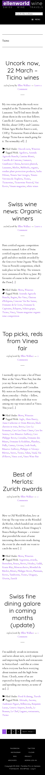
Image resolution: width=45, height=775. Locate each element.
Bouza (16, 563)
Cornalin (22, 437)
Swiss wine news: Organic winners (22, 211)
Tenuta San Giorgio (19, 175)
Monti (13, 571)
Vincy (12, 312)
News (21, 289)
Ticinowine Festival (23, 182)
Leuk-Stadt (30, 445)
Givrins (19, 445)
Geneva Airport (17, 707)
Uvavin (5, 578)
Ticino (27, 178)
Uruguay (32, 574)
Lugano (23, 711)
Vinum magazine (17, 186)
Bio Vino (22, 297)
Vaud (34, 452)
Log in (33, 769)
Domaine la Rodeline (20, 441)
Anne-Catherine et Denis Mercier (18, 422)
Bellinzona (25, 703)
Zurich (13, 578)
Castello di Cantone (12, 160)
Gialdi (39, 563)
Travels (37, 696)
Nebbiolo (25, 167)
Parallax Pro (26, 766)
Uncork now (24, 148)
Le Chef (14, 711)
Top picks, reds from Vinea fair (22, 341)
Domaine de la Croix (12, 304)
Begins (14, 297)
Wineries (36, 148)
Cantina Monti (27, 156)
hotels (29, 707)
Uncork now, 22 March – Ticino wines (22, 70)
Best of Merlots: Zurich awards (22, 481)
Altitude (23, 700)
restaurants (33, 711)
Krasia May (7, 567)
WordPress (24, 769)
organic (34, 167)
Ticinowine (7, 182)
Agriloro (23, 152)
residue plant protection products (18, 171)
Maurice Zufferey (10, 449)
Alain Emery (32, 419)
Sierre (13, 452)
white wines (32, 186)
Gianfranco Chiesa (11, 163)
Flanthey (35, 441)
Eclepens (17, 308)
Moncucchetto (21, 567)
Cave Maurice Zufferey (21, 434)
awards (33, 559)
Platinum (37, 571)
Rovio (5, 574)
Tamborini (14, 574)
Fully (4, 445)
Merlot (15, 167)
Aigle (21, 419)
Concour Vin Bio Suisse (25, 301)
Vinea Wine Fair (31, 456)
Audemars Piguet (10, 703)
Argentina (24, 559)
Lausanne (6, 167)
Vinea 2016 (17, 456)
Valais (27, 452)
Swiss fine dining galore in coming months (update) (22, 611)
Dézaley (31, 563)
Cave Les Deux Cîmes (22, 430)
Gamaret (27, 160)
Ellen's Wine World (22, 4)
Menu (37, 19)
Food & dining (25, 696)
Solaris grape (28, 308)
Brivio (21, 426)
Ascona (32, 700)
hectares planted (29, 163)
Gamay (11, 445)
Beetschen (7, 563)
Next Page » (28, 731)
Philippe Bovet (25, 571)
